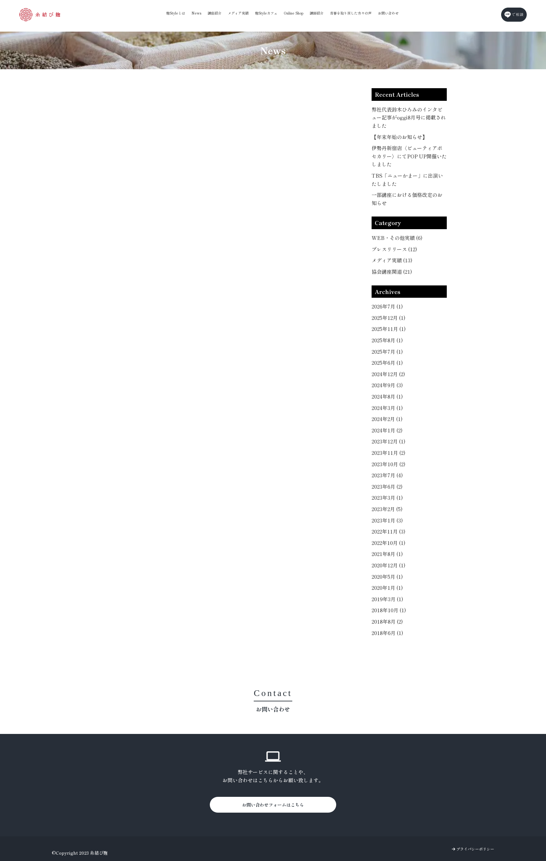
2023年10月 (388, 464)
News (196, 12)
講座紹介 (214, 12)
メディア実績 (238, 12)
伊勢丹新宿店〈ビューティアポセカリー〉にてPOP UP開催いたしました (409, 156)
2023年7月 (387, 475)
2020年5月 (387, 576)
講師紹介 (317, 12)
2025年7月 (387, 351)
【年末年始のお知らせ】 (399, 137)
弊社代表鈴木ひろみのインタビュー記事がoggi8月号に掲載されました (409, 117)
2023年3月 (387, 497)
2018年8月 (387, 621)
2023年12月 (388, 441)
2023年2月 (387, 509)
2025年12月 (388, 317)
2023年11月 (388, 452)
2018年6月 (387, 633)
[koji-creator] (40, 14)
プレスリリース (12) (394, 249)
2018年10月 (389, 610)
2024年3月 (387, 408)
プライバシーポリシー (474, 849)
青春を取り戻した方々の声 (351, 12)
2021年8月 (387, 554)
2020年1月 (387, 587)
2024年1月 (387, 430)
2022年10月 (388, 543)
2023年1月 (387, 520)
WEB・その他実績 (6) (397, 237)
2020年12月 (388, 565)
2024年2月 (387, 419)
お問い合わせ (388, 12)
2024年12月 (388, 374)
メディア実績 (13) (392, 260)
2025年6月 (387, 362)
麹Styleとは (175, 12)
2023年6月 (387, 486)
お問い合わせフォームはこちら (273, 805)
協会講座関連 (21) (392, 271)
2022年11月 (388, 531)
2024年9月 (387, 385)
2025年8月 (387, 340)
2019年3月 (387, 599)
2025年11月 (389, 329)
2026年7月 (387, 306)
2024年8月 (387, 396)
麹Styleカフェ (266, 12)
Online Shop (293, 12)
